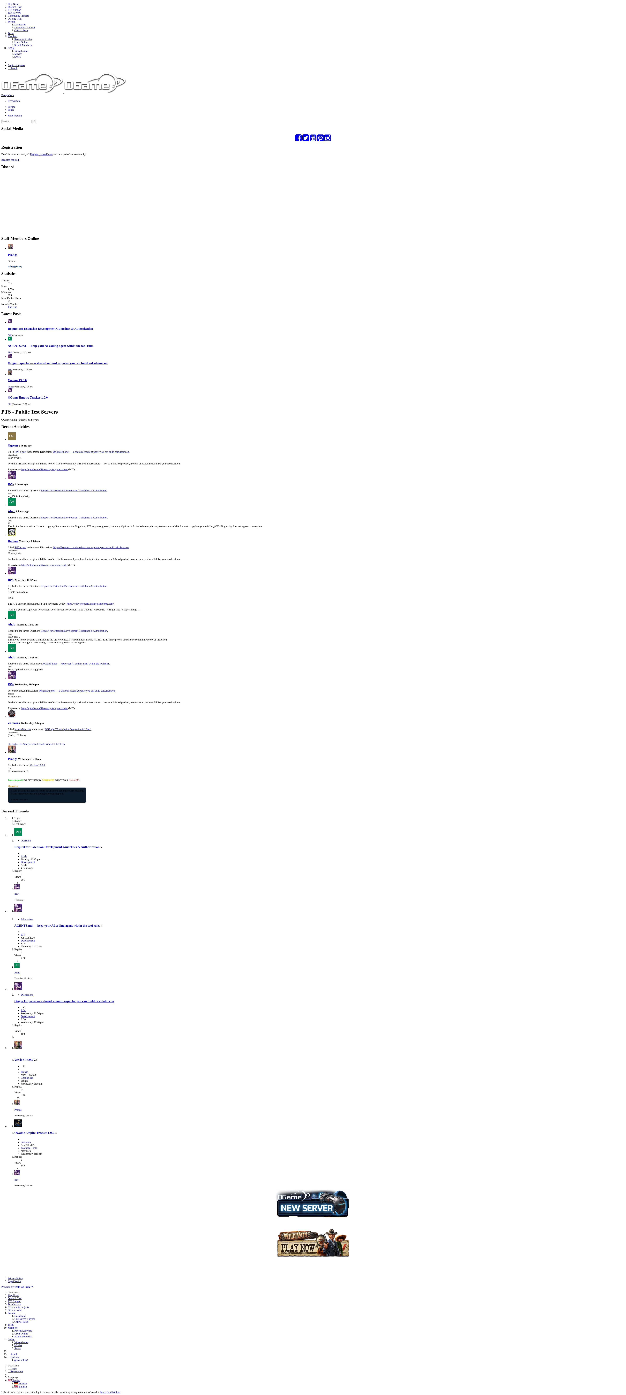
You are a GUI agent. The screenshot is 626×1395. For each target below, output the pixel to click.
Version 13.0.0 (17, 380)
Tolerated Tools (29, 1148)
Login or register (16, 65)
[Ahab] (12, 504)
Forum (11, 106)
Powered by (17, 1287)
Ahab (10, 352)
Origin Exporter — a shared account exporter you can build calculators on (58, 363)
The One (12, 307)
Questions (26, 840)
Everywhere (7, 95)
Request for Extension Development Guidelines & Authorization (50, 328)
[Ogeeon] (12, 439)
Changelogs (27, 1077)
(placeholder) (21, 1360)
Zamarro (14, 723)
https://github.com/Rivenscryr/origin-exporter (44, 469)
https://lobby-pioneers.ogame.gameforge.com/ (90, 603)
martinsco (26, 1142)
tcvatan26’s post (23, 729)
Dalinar (13, 541)
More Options (15, 115)
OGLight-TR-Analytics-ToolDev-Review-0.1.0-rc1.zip (36, 744)
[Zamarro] (12, 716)
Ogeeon (13, 445)
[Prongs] (12, 752)
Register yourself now (41, 154)
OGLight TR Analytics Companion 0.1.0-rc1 (68, 729)
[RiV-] (12, 478)
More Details (107, 1392)
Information (27, 919)
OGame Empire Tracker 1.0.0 (28, 397)
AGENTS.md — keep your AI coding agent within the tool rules (50, 345)
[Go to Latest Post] (17, 888)
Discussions (27, 994)
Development (28, 862)
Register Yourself (10, 159)
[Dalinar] (12, 534)
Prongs (12, 254)
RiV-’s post (20, 451)
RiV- (10, 335)
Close (117, 1392)
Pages (11, 109)
